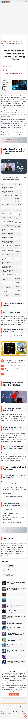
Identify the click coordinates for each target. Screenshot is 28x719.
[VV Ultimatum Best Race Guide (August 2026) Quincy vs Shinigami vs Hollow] (4, 634)
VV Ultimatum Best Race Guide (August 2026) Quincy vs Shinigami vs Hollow (15, 634)
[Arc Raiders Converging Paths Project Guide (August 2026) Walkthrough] (4, 589)
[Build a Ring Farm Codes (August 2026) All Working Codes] (4, 617)
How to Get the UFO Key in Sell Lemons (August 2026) (15, 628)
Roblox (10, 41)
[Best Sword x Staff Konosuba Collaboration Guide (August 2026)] (4, 611)
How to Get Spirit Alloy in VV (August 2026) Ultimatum (16, 651)
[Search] (23, 2)
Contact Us (11, 712)
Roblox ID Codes (16, 41)
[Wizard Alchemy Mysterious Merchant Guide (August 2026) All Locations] (4, 623)
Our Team (23, 712)
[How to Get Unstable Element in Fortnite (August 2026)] (4, 606)
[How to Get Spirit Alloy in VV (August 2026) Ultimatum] (4, 651)
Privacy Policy (3, 712)
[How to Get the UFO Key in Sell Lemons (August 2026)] (4, 628)
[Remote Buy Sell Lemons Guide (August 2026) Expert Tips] (4, 640)
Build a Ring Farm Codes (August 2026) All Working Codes (16, 617)
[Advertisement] (14, 19)
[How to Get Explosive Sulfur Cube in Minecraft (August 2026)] (4, 594)
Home (2, 41)
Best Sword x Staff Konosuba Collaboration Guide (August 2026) (16, 611)
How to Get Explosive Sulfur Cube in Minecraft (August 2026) (14, 594)
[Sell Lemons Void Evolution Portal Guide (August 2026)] (4, 657)
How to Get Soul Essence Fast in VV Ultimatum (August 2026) (14, 645)
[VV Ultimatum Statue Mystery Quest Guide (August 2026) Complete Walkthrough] (4, 662)
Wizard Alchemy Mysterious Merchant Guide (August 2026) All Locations (15, 623)
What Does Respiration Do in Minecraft (15, 600)
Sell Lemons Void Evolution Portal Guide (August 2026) (15, 656)
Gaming (6, 41)
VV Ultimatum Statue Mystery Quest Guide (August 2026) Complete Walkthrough (16, 662)
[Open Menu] (26, 2)
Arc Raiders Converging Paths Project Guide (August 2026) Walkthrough (16, 589)
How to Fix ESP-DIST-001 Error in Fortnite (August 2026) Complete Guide (16, 583)
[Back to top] (25, 716)
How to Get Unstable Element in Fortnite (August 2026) (15, 606)
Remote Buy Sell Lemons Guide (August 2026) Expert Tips (15, 640)
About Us (17, 712)
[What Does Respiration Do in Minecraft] (4, 600)
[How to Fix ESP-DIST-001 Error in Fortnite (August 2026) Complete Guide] (4, 583)
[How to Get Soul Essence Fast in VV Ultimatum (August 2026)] (4, 645)
